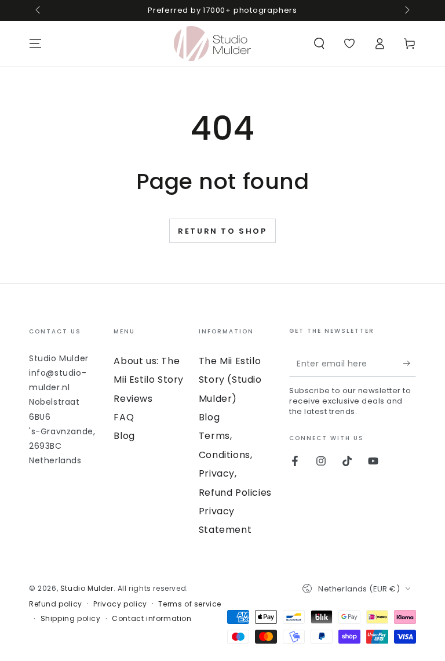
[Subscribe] (409, 363)
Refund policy (55, 604)
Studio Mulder (87, 588)
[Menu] (35, 43)
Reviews (133, 398)
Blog (124, 435)
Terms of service (189, 604)
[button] (319, 43)
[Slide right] (406, 10)
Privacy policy (120, 604)
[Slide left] (39, 10)
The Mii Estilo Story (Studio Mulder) (230, 379)
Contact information (151, 618)
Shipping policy (71, 618)
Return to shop (222, 231)
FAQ (124, 417)
